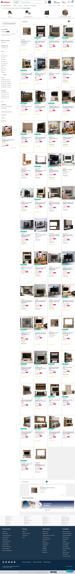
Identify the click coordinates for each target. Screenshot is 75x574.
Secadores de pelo (63, 516)
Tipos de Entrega (33, 5)
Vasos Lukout (44, 516)
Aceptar (53, 572)
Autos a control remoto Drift (65, 518)
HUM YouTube (65, 554)
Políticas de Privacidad (37, 562)
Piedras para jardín (45, 518)
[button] (35, 2)
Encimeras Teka (7, 522)
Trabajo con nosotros (46, 539)
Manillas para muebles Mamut (65, 517)
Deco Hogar (26, 5)
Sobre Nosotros (45, 531)
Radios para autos (45, 523)
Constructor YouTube (67, 556)
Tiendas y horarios (5, 537)
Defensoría (45, 541)
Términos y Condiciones (26, 562)
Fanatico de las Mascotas (67, 533)
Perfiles (44, 524)
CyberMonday (45, 544)
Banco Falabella (65, 546)
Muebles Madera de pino (27, 523)
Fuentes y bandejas (63, 524)
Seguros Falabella (66, 542)
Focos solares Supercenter (64, 522)
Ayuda (23, 537)
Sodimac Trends (65, 537)
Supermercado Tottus (66, 548)
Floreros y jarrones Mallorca (46, 522)
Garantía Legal (5, 539)
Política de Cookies (47, 562)
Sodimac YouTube (66, 552)
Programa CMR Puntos (6, 546)
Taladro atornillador (8, 521)
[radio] (21, 49)
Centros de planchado (27, 516)
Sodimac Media (65, 539)
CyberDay (44, 546)
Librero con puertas (8, 518)
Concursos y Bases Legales (7, 550)
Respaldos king (26, 521)
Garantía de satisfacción (6, 541)
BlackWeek (45, 548)
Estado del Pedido (5, 544)
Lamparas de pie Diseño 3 (8, 516)
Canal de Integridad (5, 548)
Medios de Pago (5, 533)
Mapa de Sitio (45, 552)
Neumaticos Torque (8, 524)
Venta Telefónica (46, 542)
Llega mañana (4, 42)
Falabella (64, 541)
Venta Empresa (45, 533)
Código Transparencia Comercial (49, 535)
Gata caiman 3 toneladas (46, 517)
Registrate (24, 531)
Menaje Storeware (7, 523)
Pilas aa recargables (26, 522)
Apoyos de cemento (26, 518)
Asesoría (15, 5)
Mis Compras (24, 535)
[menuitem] (51, 6)
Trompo (25, 524)
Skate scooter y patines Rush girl (65, 523)
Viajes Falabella (65, 544)
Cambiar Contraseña (26, 533)
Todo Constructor (46, 537)
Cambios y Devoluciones (6, 535)
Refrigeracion (26, 517)
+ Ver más (5, 74)
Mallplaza (64, 550)
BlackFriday (45, 550)
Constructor (20, 5)
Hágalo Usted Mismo (66, 531)
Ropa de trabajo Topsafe (8, 517)
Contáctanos (4, 531)
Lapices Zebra (63, 521)
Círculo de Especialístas (67, 535)
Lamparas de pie (45, 521)
